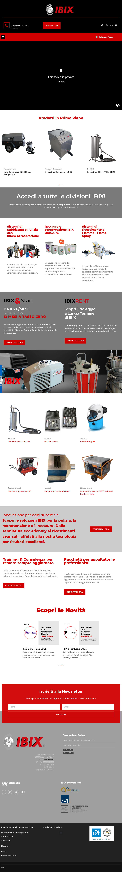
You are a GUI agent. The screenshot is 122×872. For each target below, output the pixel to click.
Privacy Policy (68, 753)
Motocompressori (10, 169)
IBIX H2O (90, 169)
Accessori (47, 438)
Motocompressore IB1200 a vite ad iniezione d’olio (96, 493)
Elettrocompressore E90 (19, 491)
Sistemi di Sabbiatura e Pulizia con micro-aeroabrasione (23, 231)
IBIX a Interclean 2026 (34, 649)
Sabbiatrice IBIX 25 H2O (19, 441)
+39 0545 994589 (19, 25)
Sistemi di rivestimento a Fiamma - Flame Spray (94, 231)
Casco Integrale (87, 441)
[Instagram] (107, 25)
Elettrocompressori (14, 488)
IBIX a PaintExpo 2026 (75, 649)
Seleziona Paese (106, 37)
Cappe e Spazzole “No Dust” (57, 491)
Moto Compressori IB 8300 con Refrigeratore (17, 173)
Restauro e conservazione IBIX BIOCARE (59, 230)
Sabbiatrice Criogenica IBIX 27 (58, 172)
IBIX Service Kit (51, 441)
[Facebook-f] (102, 25)
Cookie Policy (68, 750)
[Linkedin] (116, 25)
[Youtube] (111, 25)
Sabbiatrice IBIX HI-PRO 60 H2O (101, 172)
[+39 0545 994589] (7, 25)
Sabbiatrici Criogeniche (53, 169)
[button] (3, 37)
